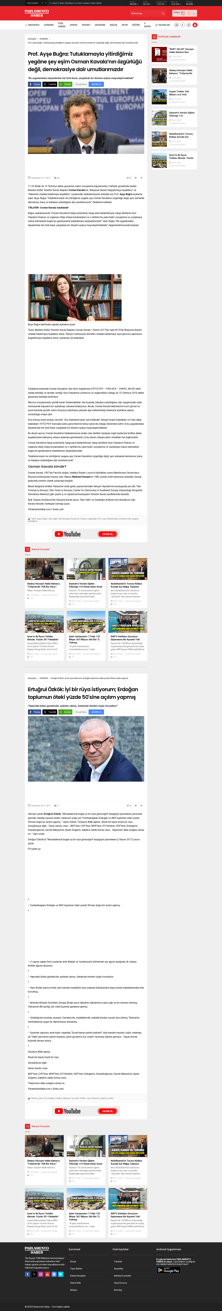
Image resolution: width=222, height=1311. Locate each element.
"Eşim (33, 519)
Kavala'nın (75, 519)
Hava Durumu (120, 1283)
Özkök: (83, 1098)
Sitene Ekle (75, 1283)
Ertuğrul (58, 1098)
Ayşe (39, 519)
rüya (88, 1098)
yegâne (135, 519)
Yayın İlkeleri (76, 1268)
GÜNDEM (44, 39)
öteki (76, 1098)
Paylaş (37, 84)
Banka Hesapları (78, 1276)
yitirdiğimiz (32, 521)
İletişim (73, 1290)
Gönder (67, 84)
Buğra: (45, 519)
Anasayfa (32, 39)
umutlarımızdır (125, 519)
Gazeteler (118, 1268)
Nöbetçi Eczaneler (122, 1276)
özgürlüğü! (92, 519)
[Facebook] (27, 1274)
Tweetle (52, 84)
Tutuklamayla (112, 519)
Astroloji (118, 1290)
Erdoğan (51, 1098)
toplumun (95, 1098)
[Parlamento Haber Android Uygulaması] (168, 1273)
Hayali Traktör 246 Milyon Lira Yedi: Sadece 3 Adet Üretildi (76, 3)
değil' (55, 519)
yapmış (104, 1098)
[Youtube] (47, 1274)
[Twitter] (34, 1274)
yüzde (110, 1098)
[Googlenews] (54, 1274)
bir (45, 1098)
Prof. (100, 519)
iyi (73, 1098)
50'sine (34, 1098)
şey (104, 519)
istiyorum (67, 1098)
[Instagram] (40, 1274)
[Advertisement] (86, 164)
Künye (73, 1261)
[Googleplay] (60, 1274)
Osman (83, 519)
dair (50, 519)
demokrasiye (64, 519)
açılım (40, 1098)
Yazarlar (118, 1261)
